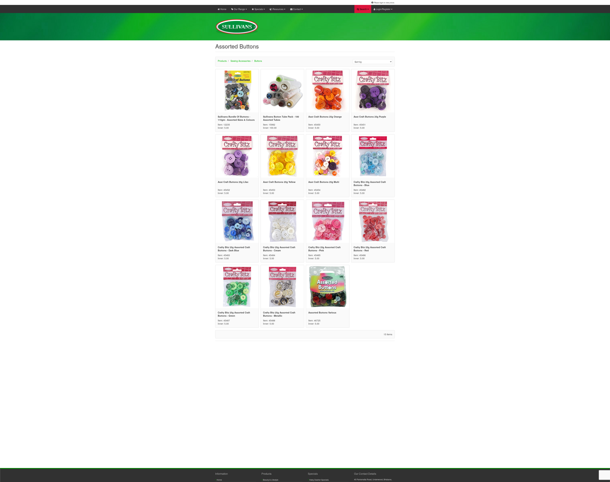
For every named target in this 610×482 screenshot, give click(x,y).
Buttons (258, 60)
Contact (297, 9)
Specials (259, 9)
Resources (278, 9)
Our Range (239, 9)
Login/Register (383, 9)
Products (222, 60)
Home (223, 9)
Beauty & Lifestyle (270, 479)
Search (363, 9)
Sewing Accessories (240, 60)
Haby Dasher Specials (319, 479)
